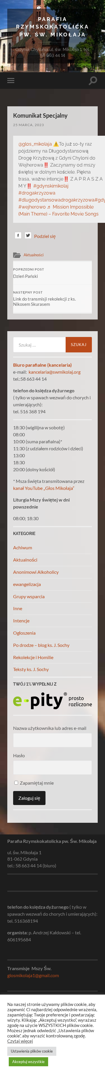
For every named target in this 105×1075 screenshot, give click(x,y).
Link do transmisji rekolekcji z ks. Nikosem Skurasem (44, 299)
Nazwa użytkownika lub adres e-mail (49, 728)
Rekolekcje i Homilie (33, 657)
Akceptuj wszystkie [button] (28, 1061)
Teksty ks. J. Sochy (31, 669)
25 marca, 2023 (28, 125)
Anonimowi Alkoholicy (36, 572)
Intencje (21, 620)
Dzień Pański (28, 273)
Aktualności (33, 255)
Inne (17, 608)
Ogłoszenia (24, 633)
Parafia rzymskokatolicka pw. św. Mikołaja (52, 27)
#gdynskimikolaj (51, 186)
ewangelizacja (27, 584)
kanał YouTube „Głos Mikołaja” (43, 488)
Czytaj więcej (20, 1041)
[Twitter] (28, 236)
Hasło (19, 755)
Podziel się (45, 236)
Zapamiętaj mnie (36, 782)
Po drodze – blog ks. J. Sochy (41, 645)
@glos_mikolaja (35, 144)
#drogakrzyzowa (36, 193)
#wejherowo (32, 207)
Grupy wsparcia (29, 596)
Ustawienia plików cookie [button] (32, 1051)
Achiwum (22, 547)
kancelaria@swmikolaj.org (54, 372)
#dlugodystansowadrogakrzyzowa (56, 200)
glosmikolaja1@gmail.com (33, 975)
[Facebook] (18, 236)
